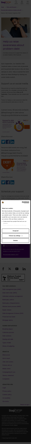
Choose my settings (14, 235)
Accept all (15, 230)
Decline (15, 240)
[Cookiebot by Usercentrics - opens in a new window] (22, 202)
